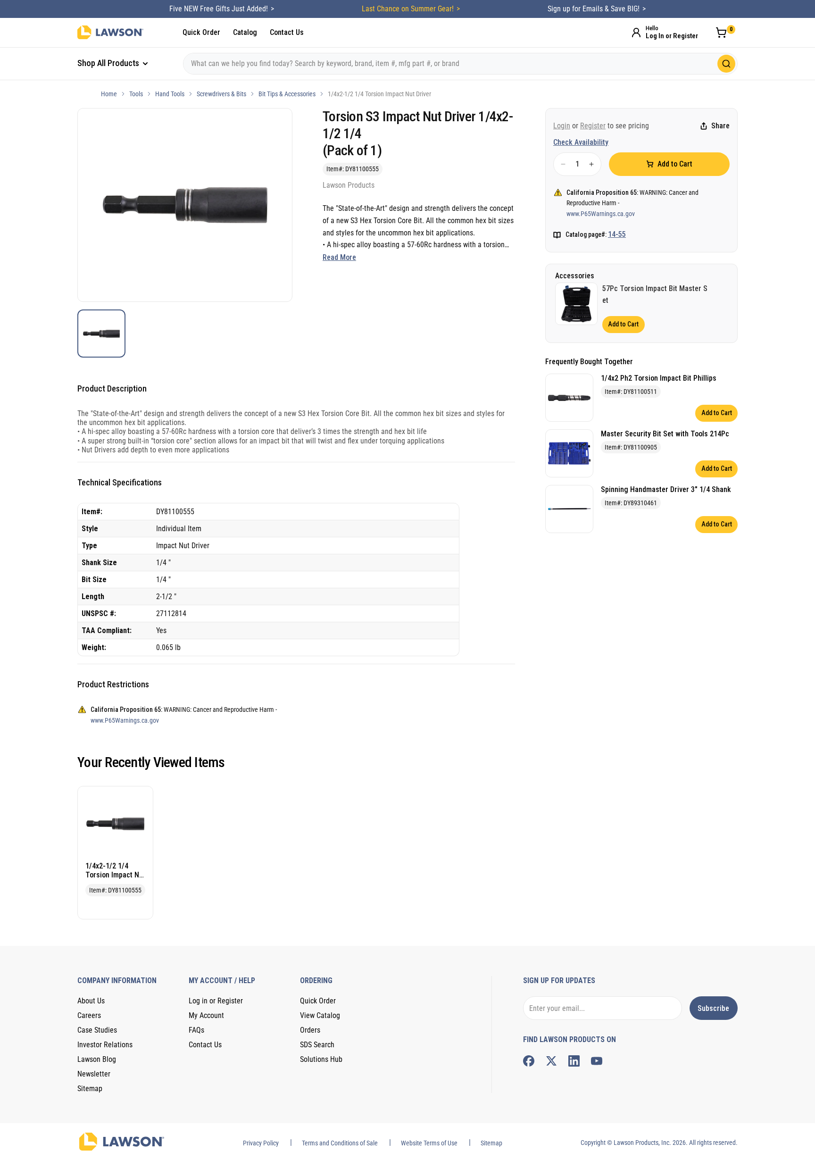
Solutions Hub (321, 1059)
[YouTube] (596, 1061)
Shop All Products (109, 62)
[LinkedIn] (574, 1061)
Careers (89, 1015)
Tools (136, 94)
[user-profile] (636, 32)
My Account (206, 1015)
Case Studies (97, 1030)
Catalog (245, 32)
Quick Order (201, 32)
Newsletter (93, 1073)
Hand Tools (169, 94)
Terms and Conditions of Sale (340, 1143)
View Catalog (320, 1015)
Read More (339, 257)
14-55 (617, 234)
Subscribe (713, 1008)
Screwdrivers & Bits (221, 94)
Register (593, 125)
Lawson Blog (96, 1059)
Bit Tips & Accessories (287, 94)
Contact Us (287, 32)
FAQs (196, 1030)
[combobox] (460, 64)
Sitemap (89, 1088)
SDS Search (317, 1044)
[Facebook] (528, 1061)
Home (109, 94)
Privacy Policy (261, 1143)
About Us (91, 1000)
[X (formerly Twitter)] (551, 1061)
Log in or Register (216, 1000)
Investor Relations (105, 1044)
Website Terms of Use (429, 1143)
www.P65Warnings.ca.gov (600, 213)
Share (720, 126)
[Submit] (726, 64)
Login (561, 125)
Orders (310, 1030)
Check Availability (580, 142)
